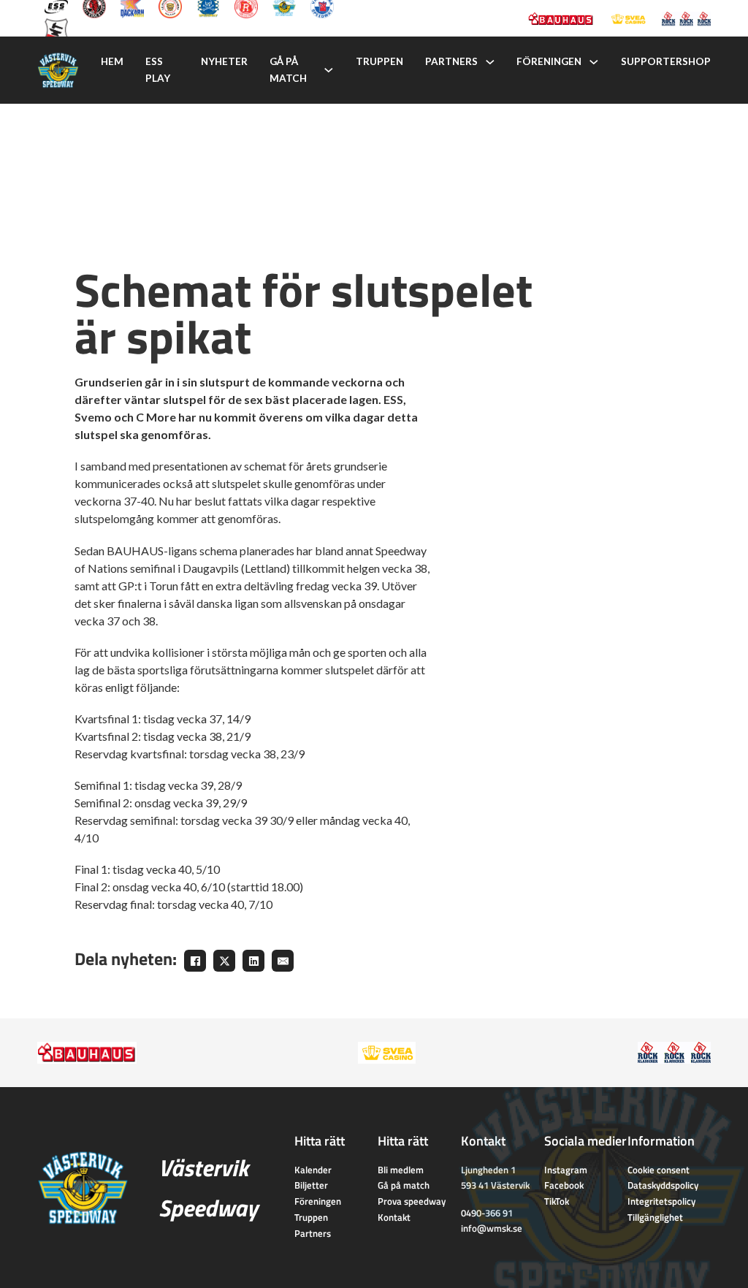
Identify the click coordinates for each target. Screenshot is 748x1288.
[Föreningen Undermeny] (594, 62)
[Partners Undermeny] (490, 62)
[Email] (283, 961)
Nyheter (224, 61)
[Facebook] (195, 961)
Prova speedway (412, 1201)
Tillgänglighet (655, 1217)
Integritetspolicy (661, 1201)
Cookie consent (658, 1169)
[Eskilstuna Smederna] (56, 28)
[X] (224, 961)
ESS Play (157, 70)
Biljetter (311, 1185)
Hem (112, 61)
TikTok (556, 1201)
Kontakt (394, 1217)
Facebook (564, 1185)
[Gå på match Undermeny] (329, 70)
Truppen (379, 61)
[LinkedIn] (253, 961)
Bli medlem (401, 1169)
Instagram (565, 1169)
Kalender (313, 1169)
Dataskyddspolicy (662, 1185)
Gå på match (288, 70)
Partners (451, 61)
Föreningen (548, 61)
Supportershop (666, 61)
